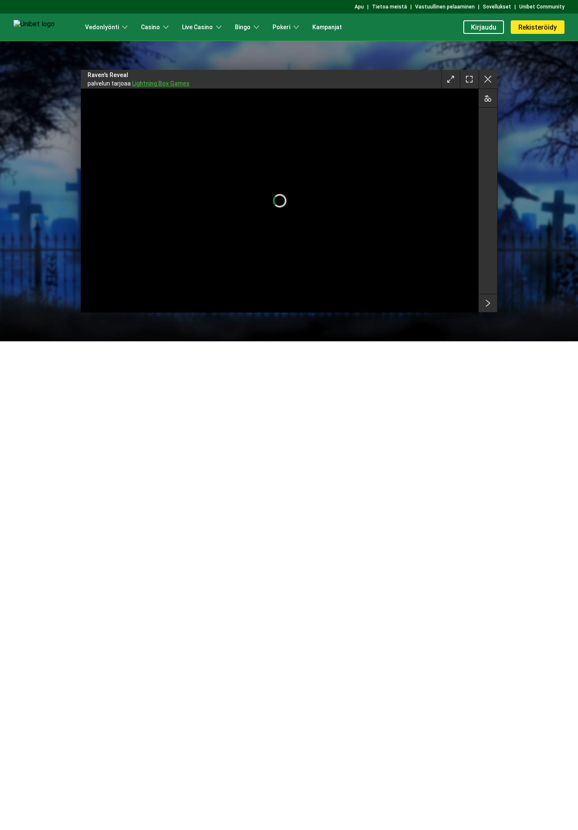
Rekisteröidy (537, 27)
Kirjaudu (483, 27)
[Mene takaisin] (488, 79)
